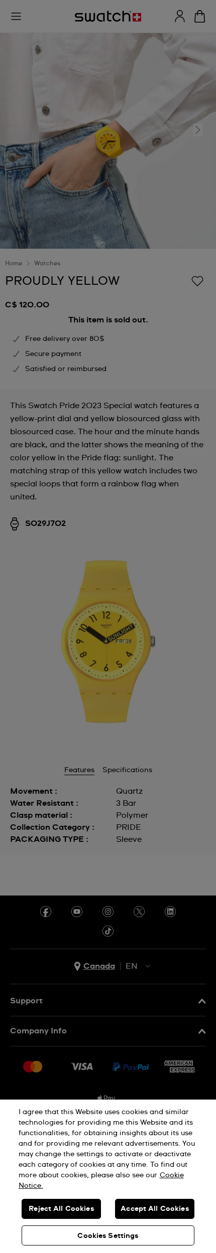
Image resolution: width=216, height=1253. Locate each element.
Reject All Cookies (61, 1208)
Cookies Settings (107, 1235)
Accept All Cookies (155, 1208)
